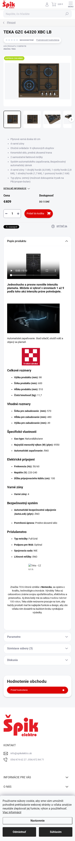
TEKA (22, 587)
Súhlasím (56, 832)
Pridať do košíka (35, 213)
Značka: (9, 49)
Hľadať (67, 14)
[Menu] (70, 4)
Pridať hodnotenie (19, 690)
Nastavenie (38, 820)
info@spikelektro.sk (21, 753)
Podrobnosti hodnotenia (47, 40)
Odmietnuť (19, 832)
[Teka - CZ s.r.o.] (37, 573)
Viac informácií (12, 812)
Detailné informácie (14, 188)
